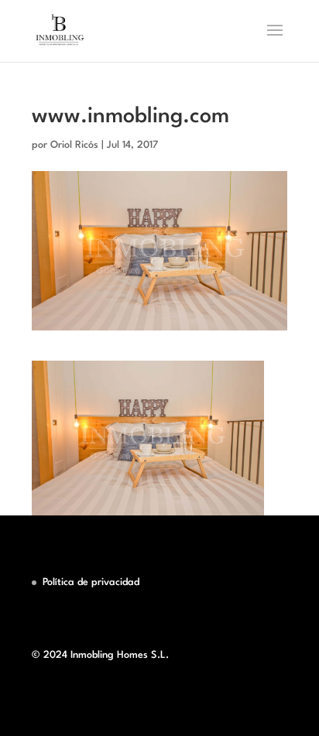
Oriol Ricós (74, 145)
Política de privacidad (91, 582)
